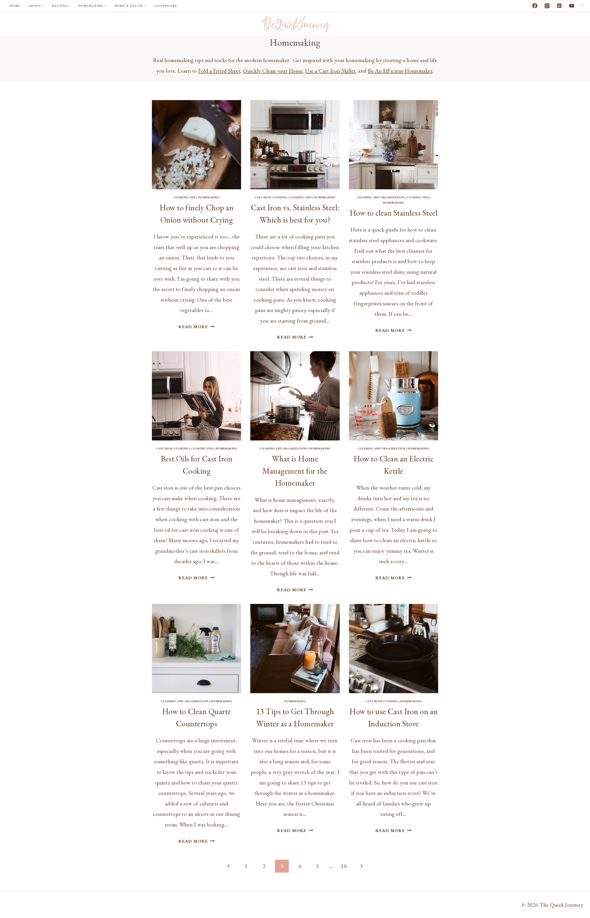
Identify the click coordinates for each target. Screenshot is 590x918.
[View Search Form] (581, 6)
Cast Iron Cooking (270, 197)
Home (15, 6)
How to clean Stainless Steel (393, 213)
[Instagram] (547, 6)
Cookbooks (165, 6)
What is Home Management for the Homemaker (295, 470)
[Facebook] (535, 6)
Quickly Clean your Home (273, 70)
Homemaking (209, 197)
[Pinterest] (559, 6)
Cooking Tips (185, 197)
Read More (196, 327)
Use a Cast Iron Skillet (330, 70)
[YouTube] (572, 6)
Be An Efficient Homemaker (400, 70)
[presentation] (196, 144)
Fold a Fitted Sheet (219, 70)
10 (344, 866)
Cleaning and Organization (380, 197)
